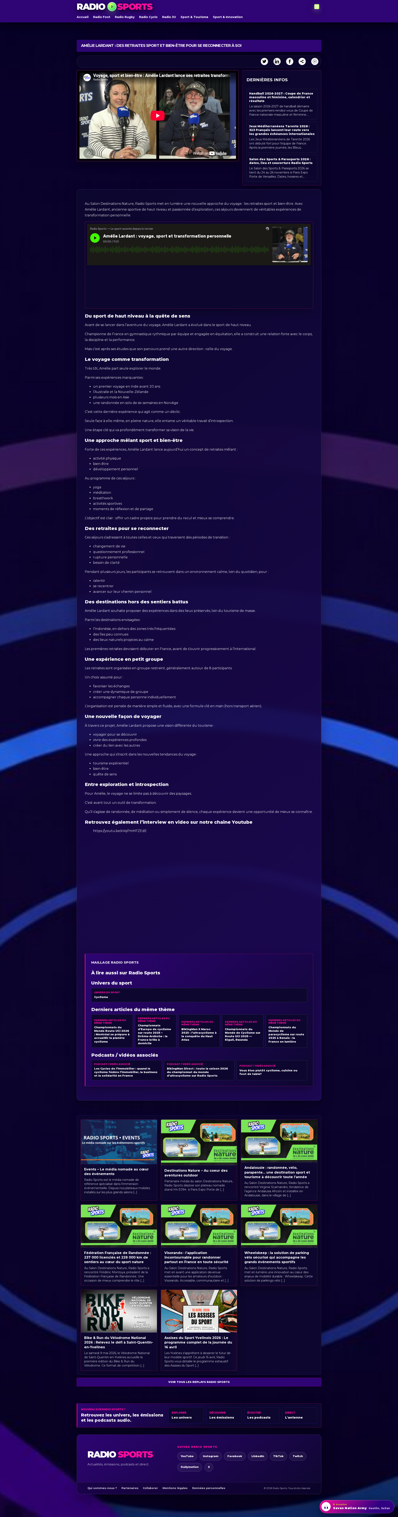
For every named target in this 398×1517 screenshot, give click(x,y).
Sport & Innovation (228, 17)
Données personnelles (208, 1488)
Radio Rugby (125, 17)
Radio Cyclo (148, 17)
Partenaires (129, 1488)
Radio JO (169, 17)
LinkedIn (257, 1456)
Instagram (210, 1456)
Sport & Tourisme (194, 17)
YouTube (187, 1456)
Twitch (298, 1456)
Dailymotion (190, 1466)
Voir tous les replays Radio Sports (199, 1382)
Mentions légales (175, 1488)
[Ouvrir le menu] (316, 6)
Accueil (83, 17)
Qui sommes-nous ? (102, 1488)
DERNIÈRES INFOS (267, 79)
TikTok (278, 1456)
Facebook (234, 1456)
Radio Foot (101, 17)
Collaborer (150, 1488)
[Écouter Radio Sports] (111, 6)
